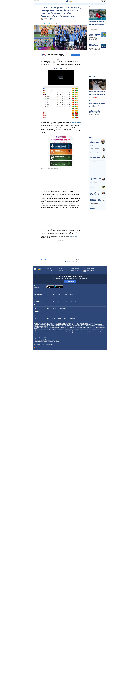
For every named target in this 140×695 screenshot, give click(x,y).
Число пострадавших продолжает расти (96, 105)
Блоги (83, 291)
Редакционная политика (48, 261)
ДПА (66, 301)
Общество (93, 291)
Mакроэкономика (59, 311)
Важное (91, 7)
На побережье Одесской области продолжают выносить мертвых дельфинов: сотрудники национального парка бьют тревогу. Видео (94, 46)
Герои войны (55, 3)
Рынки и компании (49, 311)
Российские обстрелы (83, 3)
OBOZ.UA (71, 236)
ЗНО (71, 301)
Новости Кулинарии (62, 308)
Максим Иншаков (46, 18)
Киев (47, 294)
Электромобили (56, 304)
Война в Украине (61, 3)
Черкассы (71, 294)
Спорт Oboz (52, 18)
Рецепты (47, 308)
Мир (54, 291)
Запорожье (59, 294)
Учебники (52, 301)
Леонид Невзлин (92, 196)
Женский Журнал (72, 318)
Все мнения (92, 208)
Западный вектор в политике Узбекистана (95, 157)
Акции (63, 304)
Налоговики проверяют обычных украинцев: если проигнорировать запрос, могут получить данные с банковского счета (97, 93)
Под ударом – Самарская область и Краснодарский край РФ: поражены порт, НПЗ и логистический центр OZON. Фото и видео (97, 111)
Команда (60, 268)
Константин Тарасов (93, 143)
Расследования (75, 291)
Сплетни (53, 318)
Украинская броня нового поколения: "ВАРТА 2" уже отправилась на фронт (95, 200)
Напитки (54, 308)
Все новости (103, 291)
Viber (75, 236)
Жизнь (64, 291)
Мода (65, 318)
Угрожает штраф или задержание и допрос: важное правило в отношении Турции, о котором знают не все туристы (97, 23)
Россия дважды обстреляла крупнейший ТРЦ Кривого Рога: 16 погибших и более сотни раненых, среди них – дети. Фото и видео (97, 102)
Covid (64, 315)
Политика (46, 291)
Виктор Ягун (92, 152)
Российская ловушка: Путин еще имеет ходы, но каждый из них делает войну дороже (95, 150)
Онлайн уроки (60, 301)
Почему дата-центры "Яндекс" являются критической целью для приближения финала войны (94, 141)
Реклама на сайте (49, 270)
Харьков (52, 294)
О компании (48, 268)
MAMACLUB (58, 315)
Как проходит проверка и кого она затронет (97, 95)
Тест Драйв (48, 304)
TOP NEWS (92, 76)
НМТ (76, 301)
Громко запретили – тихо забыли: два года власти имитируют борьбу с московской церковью (95, 180)
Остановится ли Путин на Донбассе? (95, 186)
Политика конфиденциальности (88, 268)
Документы (61, 270)
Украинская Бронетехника (94, 203)
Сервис (69, 304)
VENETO (76, 3)
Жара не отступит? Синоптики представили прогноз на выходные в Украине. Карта (95, 34)
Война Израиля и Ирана (70, 3)
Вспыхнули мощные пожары (94, 114)
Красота (59, 318)
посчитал (43, 230)
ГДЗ (47, 301)
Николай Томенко (93, 182)
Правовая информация (75, 268)
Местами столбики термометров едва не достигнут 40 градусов (93, 38)
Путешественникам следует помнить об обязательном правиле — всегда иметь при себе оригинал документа (97, 27)
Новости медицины (49, 315)
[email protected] (46, 341)
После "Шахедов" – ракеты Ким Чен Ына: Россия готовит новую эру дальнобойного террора (95, 193)
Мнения (91, 137)
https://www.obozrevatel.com (70, 323)
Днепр (66, 294)
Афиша (47, 318)
